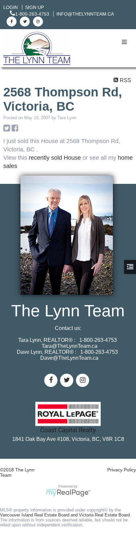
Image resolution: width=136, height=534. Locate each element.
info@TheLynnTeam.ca (85, 14)
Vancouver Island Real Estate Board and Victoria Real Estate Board (65, 514)
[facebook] (11, 21)
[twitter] (24, 21)
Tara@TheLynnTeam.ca (69, 346)
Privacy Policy (121, 469)
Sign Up (34, 7)
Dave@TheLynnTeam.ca (69, 358)
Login (10, 7)
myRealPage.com (68, 493)
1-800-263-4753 (32, 14)
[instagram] (37, 21)
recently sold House (55, 157)
